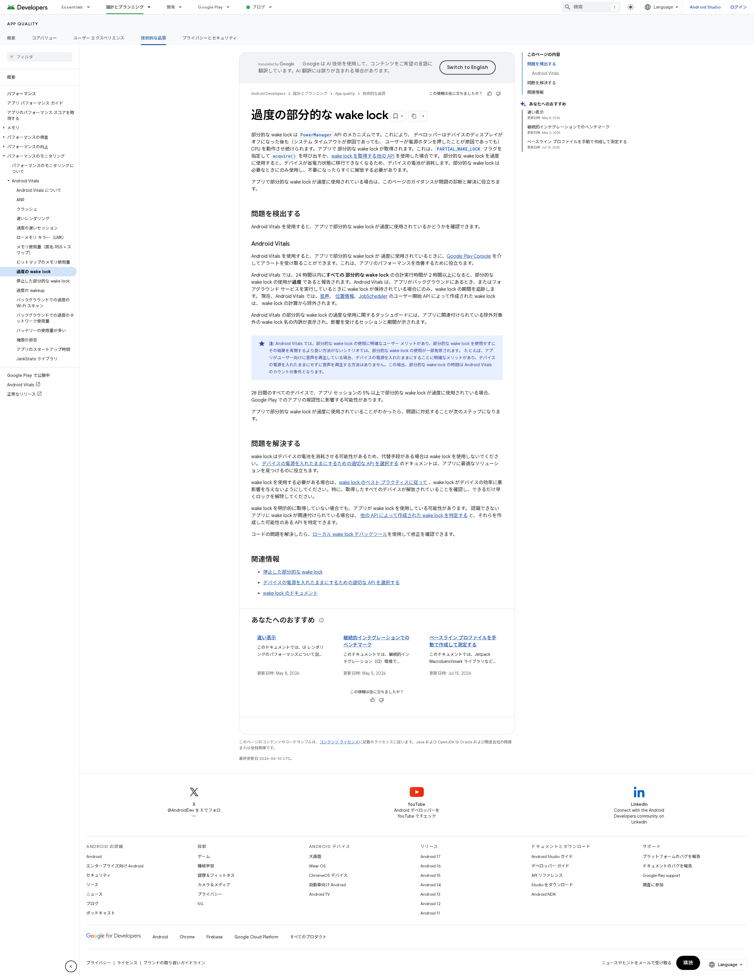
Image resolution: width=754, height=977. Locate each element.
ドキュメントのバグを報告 (667, 866)
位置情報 (344, 296)
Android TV (319, 894)
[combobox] (591, 7)
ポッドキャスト (100, 913)
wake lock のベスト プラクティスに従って (383, 483)
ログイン (738, 7)
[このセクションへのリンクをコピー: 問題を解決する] (306, 444)
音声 (324, 296)
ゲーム (204, 856)
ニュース (94, 894)
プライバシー (210, 894)
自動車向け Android (327, 884)
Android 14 (430, 884)
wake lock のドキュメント (290, 593)
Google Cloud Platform (256, 937)
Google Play (210, 7)
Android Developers (268, 93)
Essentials (72, 7)
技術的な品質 (153, 38)
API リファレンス (547, 875)
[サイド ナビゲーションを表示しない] (71, 966)
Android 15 (430, 875)
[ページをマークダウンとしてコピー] (414, 116)
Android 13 (430, 894)
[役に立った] (489, 93)
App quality (22, 24)
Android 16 (430, 866)
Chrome (187, 937)
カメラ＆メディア (214, 884)
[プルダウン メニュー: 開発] (183, 7)
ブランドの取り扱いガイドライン (174, 963)
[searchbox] (39, 57)
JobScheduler (373, 296)
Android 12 (430, 903)
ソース (92, 884)
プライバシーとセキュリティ (210, 38)
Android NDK (543, 894)
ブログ (258, 7)
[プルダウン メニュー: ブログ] (273, 7)
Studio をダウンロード (552, 884)
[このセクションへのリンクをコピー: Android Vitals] (296, 244)
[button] (38, 128)
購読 (688, 963)
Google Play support (661, 875)
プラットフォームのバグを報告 (671, 856)
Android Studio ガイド (552, 856)
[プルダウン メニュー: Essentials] (91, 7)
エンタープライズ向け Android (114, 866)
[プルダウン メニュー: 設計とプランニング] (152, 7)
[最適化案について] (321, 620)
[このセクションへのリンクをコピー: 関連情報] (285, 559)
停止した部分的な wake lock (293, 572)
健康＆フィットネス (216, 875)
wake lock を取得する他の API (362, 156)
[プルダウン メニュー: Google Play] (231, 7)
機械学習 (206, 866)
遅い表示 (266, 638)
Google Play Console (469, 256)
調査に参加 (653, 884)
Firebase (214, 937)
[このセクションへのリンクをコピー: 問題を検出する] (306, 214)
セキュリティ (98, 875)
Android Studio (705, 7)
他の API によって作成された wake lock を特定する (414, 516)
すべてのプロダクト (308, 937)
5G (201, 903)
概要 (11, 38)
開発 (171, 7)
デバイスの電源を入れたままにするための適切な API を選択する (330, 464)
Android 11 (430, 913)
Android (94, 856)
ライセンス (127, 963)
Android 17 (430, 856)
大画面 (315, 856)
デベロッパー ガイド (550, 866)
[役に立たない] (498, 93)
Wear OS (317, 866)
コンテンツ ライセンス (339, 742)
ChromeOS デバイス (328, 875)
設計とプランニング (125, 7)
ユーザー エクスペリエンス (98, 38)
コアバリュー (44, 38)
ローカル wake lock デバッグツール (349, 534)
